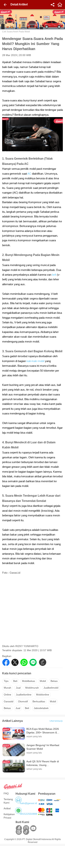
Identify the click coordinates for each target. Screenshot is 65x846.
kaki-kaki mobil (35, 361)
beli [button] (15, 681)
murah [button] (7, 687)
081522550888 (28, 813)
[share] (52, 4)
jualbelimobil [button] (51, 687)
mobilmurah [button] (32, 687)
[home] (60, 4)
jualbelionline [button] (23, 694)
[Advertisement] (32, 610)
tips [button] (6, 681)
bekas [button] (54, 681)
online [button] (7, 694)
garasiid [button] (8, 701)
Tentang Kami (8, 801)
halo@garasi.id (28, 803)
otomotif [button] (23, 701)
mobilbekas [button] (28, 681)
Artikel (7, 808)
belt (54, 274)
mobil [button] (43, 681)
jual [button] (18, 687)
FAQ (6, 793)
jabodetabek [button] (41, 708)
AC (29, 173)
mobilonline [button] (42, 694)
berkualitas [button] (38, 701)
